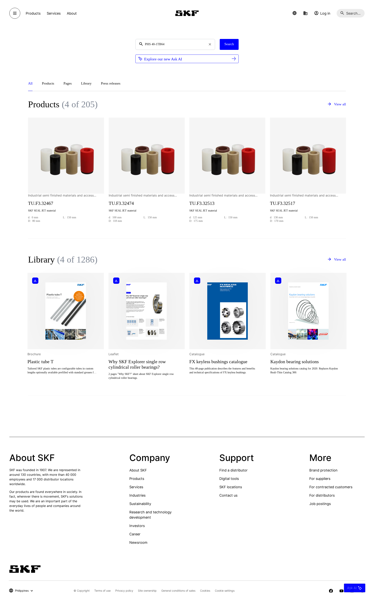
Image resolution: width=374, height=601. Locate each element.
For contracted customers (330, 487)
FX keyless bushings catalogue (218, 361)
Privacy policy (124, 590)
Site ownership (147, 590)
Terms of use (102, 590)
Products (136, 479)
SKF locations (230, 487)
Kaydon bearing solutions (294, 361)
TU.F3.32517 (282, 203)
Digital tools (229, 479)
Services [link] (54, 13)
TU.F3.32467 (40, 203)
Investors (137, 526)
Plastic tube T (40, 361)
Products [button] (33, 13)
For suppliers (319, 479)
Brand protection (323, 470)
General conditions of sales (178, 590)
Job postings (320, 504)
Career (134, 534)
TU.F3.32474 (121, 203)
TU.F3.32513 (201, 203)
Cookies (205, 590)
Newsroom (138, 542)
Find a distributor (233, 470)
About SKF (138, 470)
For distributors (322, 495)
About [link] (72, 13)
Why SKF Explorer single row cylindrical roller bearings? (137, 364)
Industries (137, 495)
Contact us (228, 495)
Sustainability (140, 504)
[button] (294, 13)
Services (136, 487)
